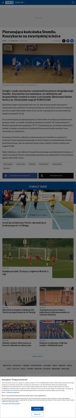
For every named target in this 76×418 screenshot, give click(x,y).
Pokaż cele (37, 414)
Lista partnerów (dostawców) (11, 403)
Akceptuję (37, 408)
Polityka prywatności (13, 392)
